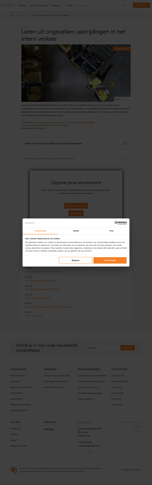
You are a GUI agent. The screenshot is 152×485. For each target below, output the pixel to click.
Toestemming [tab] (40, 231)
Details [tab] (76, 231)
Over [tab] (112, 231)
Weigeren (76, 260)
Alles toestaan (110, 260)
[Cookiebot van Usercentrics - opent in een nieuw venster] (116, 223)
